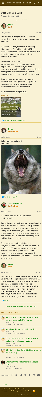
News (13, 322)
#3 (40, 212)
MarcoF (8, 322)
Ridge (10, 129)
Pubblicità (28, 391)
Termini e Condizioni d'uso (17, 389)
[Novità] (34, 3)
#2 (40, 137)
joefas (5, 16)
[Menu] (3, 3)
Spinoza (8, 367)
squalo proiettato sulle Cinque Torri (21, 329)
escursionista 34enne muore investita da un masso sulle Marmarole (23, 318)
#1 (40, 33)
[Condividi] (37, 33)
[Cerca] (39, 3)
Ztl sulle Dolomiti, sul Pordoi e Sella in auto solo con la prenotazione (22, 339)
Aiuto (21, 391)
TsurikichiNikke (15, 203)
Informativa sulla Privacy (10, 391)
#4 (40, 272)
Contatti (4, 389)
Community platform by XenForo (19, 395)
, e (14, 120)
